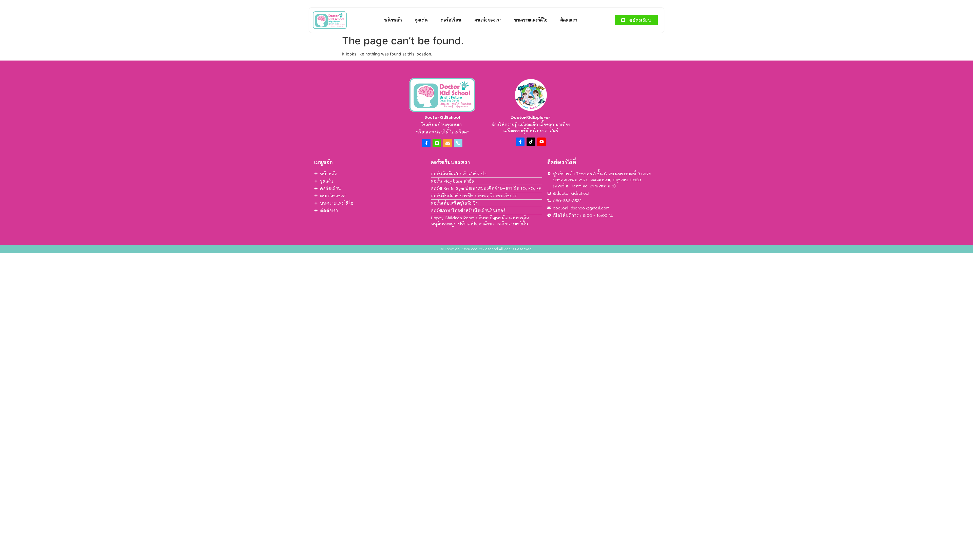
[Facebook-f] (426, 143)
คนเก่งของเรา (487, 20)
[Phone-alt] (458, 143)
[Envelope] (447, 143)
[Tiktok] (531, 142)
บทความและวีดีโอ (531, 20)
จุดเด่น (421, 20)
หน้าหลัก (393, 20)
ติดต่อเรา (568, 20)
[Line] (437, 143)
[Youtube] (541, 142)
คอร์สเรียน (451, 20)
